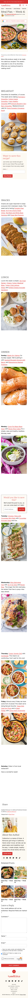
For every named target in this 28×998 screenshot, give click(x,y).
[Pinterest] (16, 857)
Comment (5, 916)
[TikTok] (19, 857)
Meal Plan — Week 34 (20, 881)
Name (3, 936)
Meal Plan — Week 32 (20, 900)
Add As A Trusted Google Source (15, 21)
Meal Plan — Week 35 (7, 881)
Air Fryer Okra (12, 585)
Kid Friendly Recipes (14, 986)
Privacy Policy (23, 994)
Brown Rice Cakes (14, 429)
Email (5, 169)
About (14, 993)
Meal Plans (24, 8)
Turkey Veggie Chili (15, 653)
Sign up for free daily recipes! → (14, 1)
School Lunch (14, 987)
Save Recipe (8, 176)
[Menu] (26, 5)
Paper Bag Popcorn (17, 215)
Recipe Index (9, 8)
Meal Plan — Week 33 (7, 900)
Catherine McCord (11, 14)
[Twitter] (13, 857)
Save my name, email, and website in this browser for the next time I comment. (14, 950)
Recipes (14, 984)
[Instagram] (3, 857)
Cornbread (4, 656)
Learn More (7, 853)
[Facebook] (10, 857)
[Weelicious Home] (5, 5)
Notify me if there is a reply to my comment (12, 953)
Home (2, 8)
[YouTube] (7, 857)
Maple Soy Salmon (13, 355)
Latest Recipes (17, 8)
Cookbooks (14, 991)
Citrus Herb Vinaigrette (17, 710)
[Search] (23, 5)
